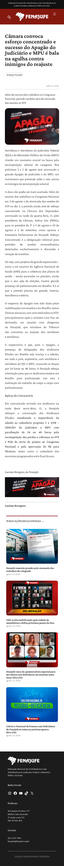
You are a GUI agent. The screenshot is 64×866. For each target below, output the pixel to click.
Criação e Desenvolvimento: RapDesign (32, 856)
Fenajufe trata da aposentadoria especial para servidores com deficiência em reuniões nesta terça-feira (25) (31, 674)
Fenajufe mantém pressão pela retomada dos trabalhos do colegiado (30, 569)
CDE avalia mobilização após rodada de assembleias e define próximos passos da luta (30, 621)
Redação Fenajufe (14, 74)
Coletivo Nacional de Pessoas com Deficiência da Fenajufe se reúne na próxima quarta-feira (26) (30, 729)
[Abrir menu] (54, 14)
